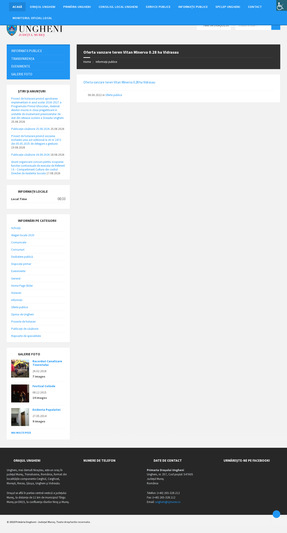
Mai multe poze (21, 432)
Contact (255, 7)
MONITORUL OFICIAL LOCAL (32, 18)
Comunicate (18, 242)
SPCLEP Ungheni (227, 7)
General (15, 278)
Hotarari (16, 293)
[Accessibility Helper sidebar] (281, 5)
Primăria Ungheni (77, 7)
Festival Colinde (44, 386)
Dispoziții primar (21, 264)
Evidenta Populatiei (47, 410)
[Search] (275, 25)
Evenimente (20, 66)
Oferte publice (113, 95)
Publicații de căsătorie (24, 329)
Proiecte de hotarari (23, 321)
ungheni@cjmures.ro (167, 502)
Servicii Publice (158, 7)
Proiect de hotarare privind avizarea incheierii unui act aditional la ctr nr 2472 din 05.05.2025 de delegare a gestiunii (36, 140)
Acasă (17, 7)
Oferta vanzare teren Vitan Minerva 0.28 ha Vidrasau (119, 82)
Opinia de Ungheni (22, 314)
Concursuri (17, 249)
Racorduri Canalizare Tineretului (47, 363)
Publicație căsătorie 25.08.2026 (30, 129)
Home (87, 62)
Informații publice (193, 7)
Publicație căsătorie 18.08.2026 (30, 155)
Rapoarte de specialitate (26, 336)
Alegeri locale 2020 (22, 235)
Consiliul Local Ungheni (118, 7)
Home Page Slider (22, 286)
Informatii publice (26, 51)
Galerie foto (21, 74)
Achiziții (16, 228)
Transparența (22, 59)
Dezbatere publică (22, 257)
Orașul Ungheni (42, 7)
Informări (16, 300)
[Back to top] (276, 514)
